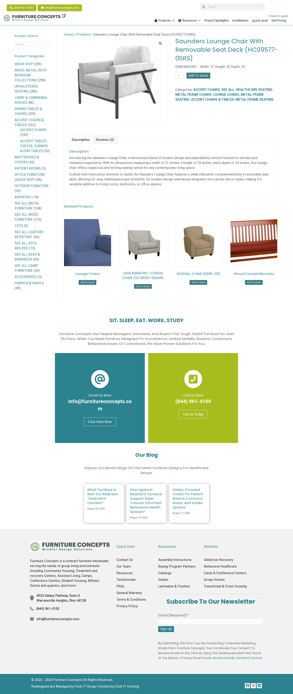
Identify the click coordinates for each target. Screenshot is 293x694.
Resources (189, 20)
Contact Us (124, 560)
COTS (19, 226)
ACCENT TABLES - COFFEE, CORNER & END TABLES (34, 146)
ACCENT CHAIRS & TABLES (212, 99)
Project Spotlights (216, 20)
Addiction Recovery (218, 560)
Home (68, 34)
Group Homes (214, 580)
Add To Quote (198, 75)
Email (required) (173, 615)
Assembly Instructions (174, 560)
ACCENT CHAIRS (206, 90)
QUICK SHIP (24, 64)
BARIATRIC (23, 197)
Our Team (123, 566)
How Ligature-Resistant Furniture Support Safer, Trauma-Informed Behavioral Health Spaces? (146, 500)
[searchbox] (232, 6)
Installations (240, 20)
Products (164, 20)
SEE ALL (227, 90)
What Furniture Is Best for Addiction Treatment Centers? (102, 496)
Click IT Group (85, 686)
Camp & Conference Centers (225, 573)
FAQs (120, 586)
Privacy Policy (127, 606)
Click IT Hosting (127, 686)
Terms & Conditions (131, 599)
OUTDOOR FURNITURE (32, 186)
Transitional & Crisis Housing (225, 586)
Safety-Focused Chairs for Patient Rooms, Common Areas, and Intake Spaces (188, 498)
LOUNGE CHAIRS (226, 94)
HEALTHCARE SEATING (254, 90)
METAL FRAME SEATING (255, 99)
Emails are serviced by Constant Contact (232, 658)
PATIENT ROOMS (28, 168)
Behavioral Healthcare (220, 566)
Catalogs (164, 573)
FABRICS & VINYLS (29, 283)
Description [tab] (81, 140)
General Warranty (129, 593)
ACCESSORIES (26, 277)
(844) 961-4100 (23, 7)
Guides (163, 580)
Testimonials (126, 580)
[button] (160, 43)
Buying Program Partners (177, 566)
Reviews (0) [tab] (105, 140)
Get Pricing (278, 20)
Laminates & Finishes (174, 586)
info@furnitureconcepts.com (61, 7)
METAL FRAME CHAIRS (193, 94)
